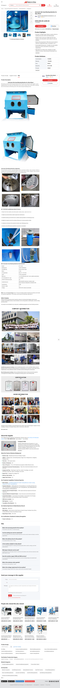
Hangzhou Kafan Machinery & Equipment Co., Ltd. (47, 15)
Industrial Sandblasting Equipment (22, 664)
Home (2, 8)
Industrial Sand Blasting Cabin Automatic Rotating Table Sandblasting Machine (30, 637)
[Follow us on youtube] (54, 681)
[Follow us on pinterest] (56, 681)
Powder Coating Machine (23, 482)
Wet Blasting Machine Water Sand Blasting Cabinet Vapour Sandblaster (18, 619)
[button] (1, 2)
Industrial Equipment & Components (11, 8)
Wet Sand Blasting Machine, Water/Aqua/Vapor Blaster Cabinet (30, 619)
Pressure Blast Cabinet (35, 664)
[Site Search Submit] (43, 5)
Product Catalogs (17, 646)
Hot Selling (3, 649)
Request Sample (55, 28)
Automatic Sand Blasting (20, 672)
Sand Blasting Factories (16, 669)
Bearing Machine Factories (28, 669)
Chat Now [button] (54, 26)
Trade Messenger (19, 681)
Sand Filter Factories (39, 669)
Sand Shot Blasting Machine (32, 672)
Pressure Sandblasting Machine (7, 653)
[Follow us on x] (51, 681)
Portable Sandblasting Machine (7, 664)
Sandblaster (29, 8)
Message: (6, 585)
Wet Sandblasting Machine (35, 651)
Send (10, 595)
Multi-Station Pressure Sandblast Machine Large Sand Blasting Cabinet (17, 637)
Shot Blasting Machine (20, 651)
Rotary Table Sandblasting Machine (50, 649)
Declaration (42, 684)
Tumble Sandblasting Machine (6, 651)
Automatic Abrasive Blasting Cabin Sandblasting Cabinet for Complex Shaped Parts (6, 637)
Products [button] (12, 5)
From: (7, 579)
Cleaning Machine (22, 8)
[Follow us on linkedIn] (58, 681)
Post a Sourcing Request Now (14, 597)
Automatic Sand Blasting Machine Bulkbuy (10, 675)
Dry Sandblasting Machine (49, 651)
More (2, 677)
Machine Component (6, 669)
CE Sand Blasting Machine (50, 669)
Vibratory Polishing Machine (21, 653)
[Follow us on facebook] (49, 681)
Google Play (11, 681)
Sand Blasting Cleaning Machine (46, 672)
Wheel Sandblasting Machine (35, 649)
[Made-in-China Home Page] (30, 2)
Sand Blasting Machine (13, 482)
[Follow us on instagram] (53, 681)
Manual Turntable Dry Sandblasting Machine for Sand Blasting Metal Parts (41, 637)
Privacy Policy (48, 684)
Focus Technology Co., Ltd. (22, 684)
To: (7, 582)
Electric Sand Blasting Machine (7, 672)
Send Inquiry (40, 26)
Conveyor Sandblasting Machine (21, 649)
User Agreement (36, 684)
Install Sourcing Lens (30, 681)
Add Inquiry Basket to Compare (17, 39)
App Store (4, 681)
